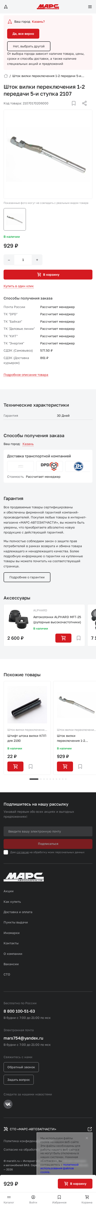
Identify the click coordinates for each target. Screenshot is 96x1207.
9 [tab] (62, 779)
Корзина (86, 1202)
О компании (13, 954)
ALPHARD (40, 610)
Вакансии (11, 964)
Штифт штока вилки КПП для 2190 (26, 738)
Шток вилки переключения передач (26, 730)
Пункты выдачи (16, 922)
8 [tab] (59, 779)
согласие (23, 852)
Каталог (9, 1202)
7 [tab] (56, 779)
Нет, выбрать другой (29, 46)
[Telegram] (61, 108)
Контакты (11, 943)
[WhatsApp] (83, 108)
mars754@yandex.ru (23, 1037)
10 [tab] (66, 779)
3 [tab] (44, 779)
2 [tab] (41, 779)
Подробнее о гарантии (27, 577)
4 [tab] (47, 779)
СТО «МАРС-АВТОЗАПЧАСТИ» (33, 1129)
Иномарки (12, 933)
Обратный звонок (21, 1067)
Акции (9, 891)
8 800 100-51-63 (19, 1011)
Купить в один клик (19, 286)
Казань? (38, 21)
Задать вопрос (18, 1079)
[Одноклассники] (75, 108)
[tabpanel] (27, 728)
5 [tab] (50, 779)
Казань (28, 444)
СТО (7, 974)
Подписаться (48, 844)
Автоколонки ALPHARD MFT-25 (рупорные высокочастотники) (57, 619)
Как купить (12, 901)
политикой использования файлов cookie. (59, 1168)
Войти (33, 1202)
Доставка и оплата (18, 912)
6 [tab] (53, 779)
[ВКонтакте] (68, 108)
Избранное (59, 1202)
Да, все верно (23, 33)
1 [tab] (33, 779)
